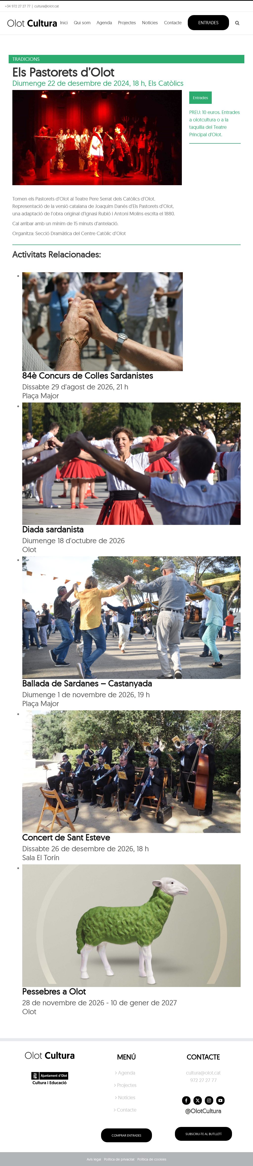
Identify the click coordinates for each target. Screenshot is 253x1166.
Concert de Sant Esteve (66, 837)
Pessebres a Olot (54, 991)
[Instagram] (209, 1100)
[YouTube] (220, 1100)
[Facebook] (186, 1100)
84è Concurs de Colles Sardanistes (87, 375)
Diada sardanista (53, 529)
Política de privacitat (119, 1159)
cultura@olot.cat (203, 1073)
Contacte (126, 1110)
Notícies (126, 1097)
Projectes (126, 1085)
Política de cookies (151, 1159)
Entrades (200, 97)
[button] (237, 22)
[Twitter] (197, 1100)
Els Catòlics (166, 83)
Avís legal (94, 1159)
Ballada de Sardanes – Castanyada (87, 683)
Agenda (126, 1073)
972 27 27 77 (203, 1080)
